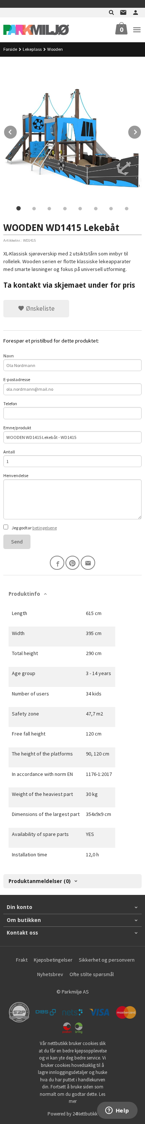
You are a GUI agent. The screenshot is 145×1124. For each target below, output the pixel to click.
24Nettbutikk (84, 1114)
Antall (9, 451)
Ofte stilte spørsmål (92, 974)
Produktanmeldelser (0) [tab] (40, 881)
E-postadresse (16, 379)
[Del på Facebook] (57, 563)
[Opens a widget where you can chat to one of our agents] (117, 1111)
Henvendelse (15, 475)
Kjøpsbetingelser (53, 959)
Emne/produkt (17, 427)
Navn (8, 355)
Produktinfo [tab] (24, 594)
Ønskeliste (40, 308)
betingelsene (44, 527)
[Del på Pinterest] (72, 563)
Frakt (22, 959)
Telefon (10, 403)
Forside (10, 49)
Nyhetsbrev (50, 974)
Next (141, 130)
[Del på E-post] (88, 563)
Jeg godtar (34, 527)
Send (17, 541)
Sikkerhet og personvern (107, 959)
